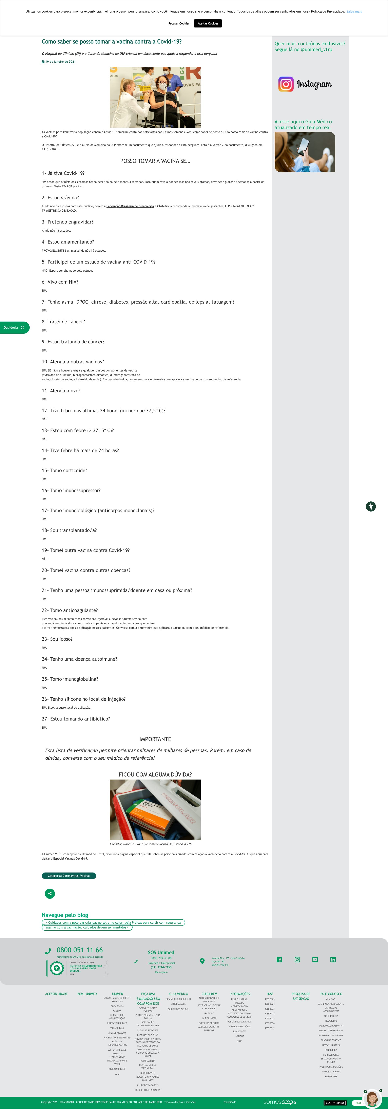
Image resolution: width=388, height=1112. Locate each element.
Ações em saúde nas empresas (208, 1029)
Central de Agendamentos (331, 1009)
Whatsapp (331, 999)
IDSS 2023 (270, 1009)
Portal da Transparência (117, 1055)
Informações (240, 994)
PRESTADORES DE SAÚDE (331, 1067)
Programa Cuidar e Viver (117, 1062)
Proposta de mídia (331, 1071)
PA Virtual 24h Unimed (331, 1035)
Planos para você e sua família (148, 1017)
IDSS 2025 (270, 999)
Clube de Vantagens (147, 1085)
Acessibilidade (56, 994)
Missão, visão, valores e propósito (117, 1000)
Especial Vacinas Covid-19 (70, 858)
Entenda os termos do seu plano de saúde (148, 1044)
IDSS (270, 994)
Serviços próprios (147, 1049)
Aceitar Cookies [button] (208, 23)
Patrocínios (331, 1050)
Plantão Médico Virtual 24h (147, 1067)
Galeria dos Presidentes (117, 1037)
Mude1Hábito (209, 1018)
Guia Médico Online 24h (178, 999)
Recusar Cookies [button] (179, 23)
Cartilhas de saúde (239, 1026)
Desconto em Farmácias (147, 1090)
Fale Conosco (331, 994)
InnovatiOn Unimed (117, 1023)
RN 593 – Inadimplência (331, 1030)
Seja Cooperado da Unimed (331, 1060)
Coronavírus (70, 875)
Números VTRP (147, 1073)
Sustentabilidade (117, 1050)
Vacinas (85, 875)
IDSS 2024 (270, 1004)
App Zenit (209, 1013)
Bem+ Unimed (87, 994)
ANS (117, 1074)
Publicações (239, 1031)
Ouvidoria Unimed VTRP (331, 1025)
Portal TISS (331, 1076)
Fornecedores (331, 1055)
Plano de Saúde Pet (147, 1030)
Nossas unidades (331, 1045)
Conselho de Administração (117, 1017)
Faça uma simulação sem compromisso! (148, 998)
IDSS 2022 (270, 1013)
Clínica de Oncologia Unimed (147, 1054)
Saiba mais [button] (354, 11)
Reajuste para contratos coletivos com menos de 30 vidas (239, 1013)
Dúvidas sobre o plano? (147, 1039)
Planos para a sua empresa (148, 1009)
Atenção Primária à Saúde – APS (209, 1000)
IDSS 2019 (270, 1028)
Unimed (117, 994)
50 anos (117, 1011)
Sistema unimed (117, 1069)
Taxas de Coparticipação (239, 1005)
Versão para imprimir (178, 1009)
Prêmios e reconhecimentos (117, 1043)
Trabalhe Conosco (331, 1040)
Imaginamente (147, 1061)
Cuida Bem (209, 994)
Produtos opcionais (147, 1035)
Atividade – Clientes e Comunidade (208, 1007)
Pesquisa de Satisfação (301, 996)
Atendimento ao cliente (331, 1004)
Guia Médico (178, 994)
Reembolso (331, 1021)
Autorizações (178, 1004)
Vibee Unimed (117, 1028)
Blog (239, 1041)
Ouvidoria (12, 327)
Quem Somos (117, 1006)
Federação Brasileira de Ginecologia (130, 206)
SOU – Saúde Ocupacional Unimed (148, 1024)
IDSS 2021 (270, 1018)
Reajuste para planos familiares (147, 1078)
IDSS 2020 (270, 1023)
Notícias (239, 1036)
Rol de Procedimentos (239, 1021)
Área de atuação (117, 1033)
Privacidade (230, 1102)
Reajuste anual (239, 999)
